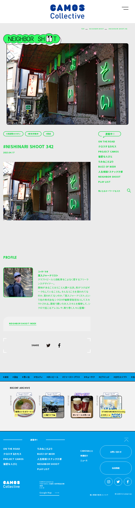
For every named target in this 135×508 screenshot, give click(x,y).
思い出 (17, 377)
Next (107, 394)
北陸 (125, 377)
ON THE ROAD (106, 141)
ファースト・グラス (62, 377)
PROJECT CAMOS (108, 152)
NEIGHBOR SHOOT (96, 29)
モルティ (30, 377)
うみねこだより (106, 162)
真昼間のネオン (14, 133)
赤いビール (44, 377)
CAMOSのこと (86, 451)
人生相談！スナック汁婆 (110, 172)
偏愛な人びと (105, 156)
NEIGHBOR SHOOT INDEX (22, 323)
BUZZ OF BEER (107, 167)
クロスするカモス (107, 146)
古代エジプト (112, 377)
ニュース (83, 461)
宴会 (7, 377)
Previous (98, 394)
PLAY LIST (104, 182)
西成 (49, 133)
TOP (82, 29)
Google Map (46, 492)
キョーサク (81, 377)
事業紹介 (84, 456)
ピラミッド (96, 377)
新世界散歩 (34, 133)
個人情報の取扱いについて (99, 495)
